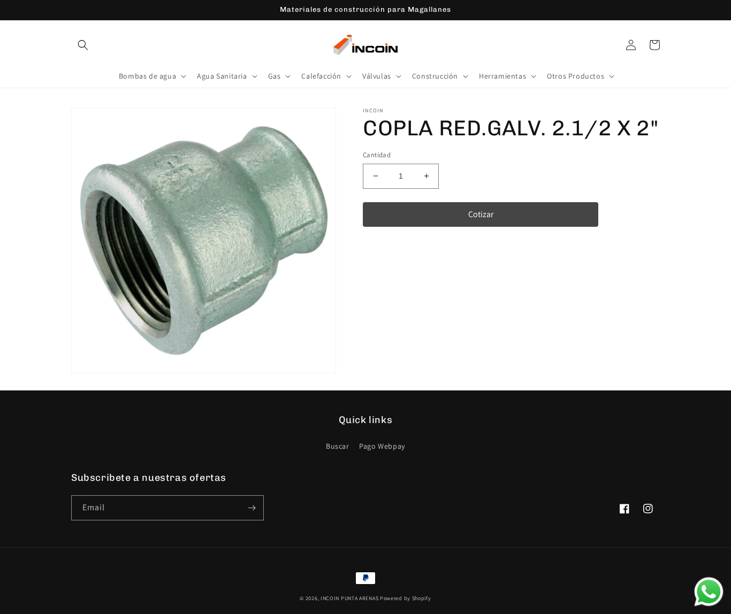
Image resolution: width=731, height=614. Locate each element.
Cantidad (377, 154)
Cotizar (480, 213)
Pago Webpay (382, 446)
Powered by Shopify (405, 598)
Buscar (337, 446)
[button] (83, 45)
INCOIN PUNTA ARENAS (349, 598)
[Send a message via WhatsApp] (709, 592)
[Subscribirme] (251, 507)
